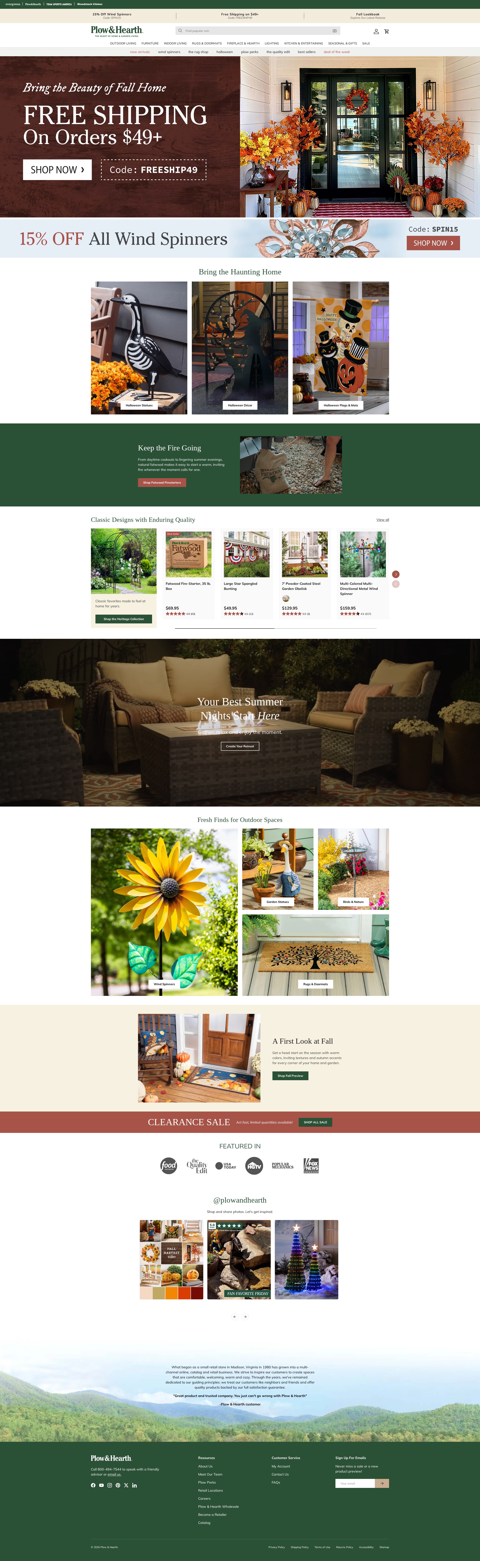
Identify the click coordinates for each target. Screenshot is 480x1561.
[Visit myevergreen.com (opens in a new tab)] (13, 4)
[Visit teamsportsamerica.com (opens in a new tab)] (59, 4)
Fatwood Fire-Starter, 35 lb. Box (188, 586)
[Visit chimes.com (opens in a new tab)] (90, 4)
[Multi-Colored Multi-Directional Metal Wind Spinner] (363, 554)
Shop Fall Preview (290, 1076)
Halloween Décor (240, 405)
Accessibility (366, 1547)
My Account (281, 1466)
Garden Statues (278, 902)
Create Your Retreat (240, 746)
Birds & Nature (353, 902)
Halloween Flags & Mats (341, 405)
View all (382, 520)
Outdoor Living (123, 43)
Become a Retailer (212, 1514)
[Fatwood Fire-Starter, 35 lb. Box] (189, 554)
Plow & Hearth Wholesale (218, 1506)
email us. (114, 1474)
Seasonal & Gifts (342, 43)
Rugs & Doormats (207, 43)
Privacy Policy (276, 1547)
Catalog (204, 1523)
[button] (387, 31)
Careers (204, 1498)
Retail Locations (210, 1490)
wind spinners (169, 52)
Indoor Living (175, 43)
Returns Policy (344, 1547)
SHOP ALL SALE (315, 1122)
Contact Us (280, 1474)
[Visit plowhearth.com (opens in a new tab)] (33, 4)
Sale (366, 43)
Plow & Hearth (109, 1547)
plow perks (249, 52)
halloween (225, 52)
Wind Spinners (164, 984)
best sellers (307, 52)
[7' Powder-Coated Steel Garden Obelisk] (305, 554)
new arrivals (140, 52)
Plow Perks (207, 1482)
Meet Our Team (210, 1474)
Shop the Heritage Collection (124, 619)
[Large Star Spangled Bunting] (247, 554)
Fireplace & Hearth (243, 43)
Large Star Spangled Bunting (240, 586)
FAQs (276, 1482)
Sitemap (384, 1547)
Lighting (272, 43)
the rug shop (198, 52)
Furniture (150, 43)
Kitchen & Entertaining (303, 43)
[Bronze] (286, 598)
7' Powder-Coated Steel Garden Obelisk (301, 586)
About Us (205, 1466)
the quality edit (278, 52)
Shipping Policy (300, 1547)
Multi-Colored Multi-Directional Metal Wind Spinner (359, 588)
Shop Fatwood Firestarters (162, 482)
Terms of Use (322, 1547)
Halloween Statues (139, 405)
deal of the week (337, 52)
